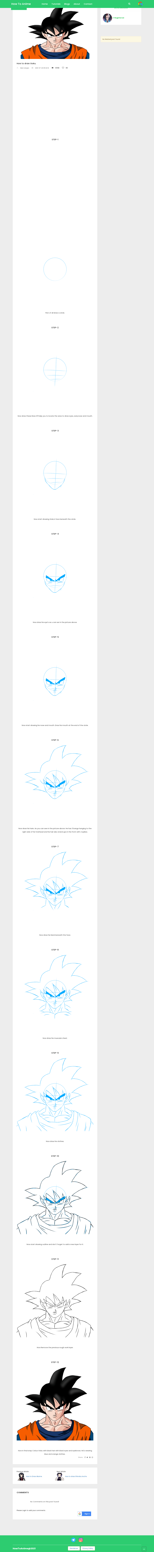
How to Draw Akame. (34, 1476)
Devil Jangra (24, 68)
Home (45, 3)
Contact (88, 3)
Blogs (67, 3)
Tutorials (56, 3)
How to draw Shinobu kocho (76, 1476)
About (77, 3)
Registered (119, 18)
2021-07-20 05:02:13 (42, 68)
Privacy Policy (88, 1548)
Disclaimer (74, 1548)
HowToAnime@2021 (24, 1548)
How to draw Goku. (26, 63)
